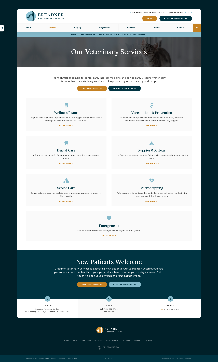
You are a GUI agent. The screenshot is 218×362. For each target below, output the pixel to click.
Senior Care (66, 188)
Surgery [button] (77, 28)
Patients (126, 340)
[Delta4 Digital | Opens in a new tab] (109, 349)
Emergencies (109, 226)
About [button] (28, 28)
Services (86, 340)
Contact (180, 28)
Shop (149, 18)
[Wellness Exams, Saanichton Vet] (66, 105)
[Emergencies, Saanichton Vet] (109, 218)
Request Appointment (175, 18)
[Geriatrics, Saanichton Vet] (66, 180)
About (76, 340)
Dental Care (66, 150)
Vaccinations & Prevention (151, 113)
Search (53, 358)
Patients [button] (131, 28)
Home (67, 340)
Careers (156, 28)
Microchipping (151, 188)
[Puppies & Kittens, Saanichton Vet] (151, 143)
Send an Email (109, 312)
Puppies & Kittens (151, 150)
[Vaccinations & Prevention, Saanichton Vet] (151, 105)
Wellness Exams (66, 113)
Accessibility (44, 358)
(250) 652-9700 (176, 12)
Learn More (65, 126)
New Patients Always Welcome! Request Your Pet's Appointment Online (108, 34)
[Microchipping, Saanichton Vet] (151, 180)
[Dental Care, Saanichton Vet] (66, 143)
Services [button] (52, 28)
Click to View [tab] (171, 309)
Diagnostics (104, 28)
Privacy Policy (31, 358)
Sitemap (62, 358)
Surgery (98, 340)
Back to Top (72, 358)
